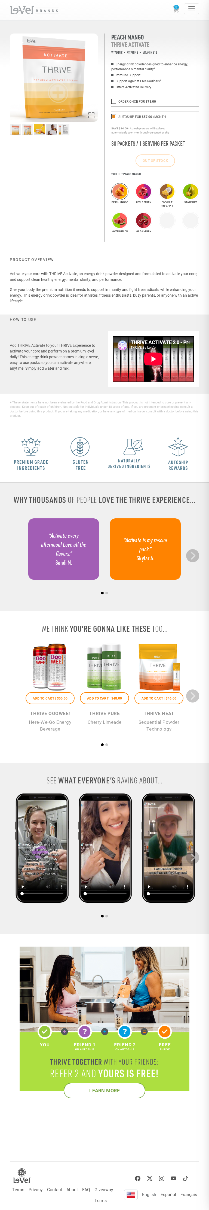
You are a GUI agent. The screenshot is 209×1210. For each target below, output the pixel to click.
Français (188, 1194)
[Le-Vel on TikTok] (185, 1178)
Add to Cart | (50, 698)
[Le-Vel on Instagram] (161, 1178)
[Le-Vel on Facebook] (137, 1178)
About (72, 1189)
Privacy (36, 1189)
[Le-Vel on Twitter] (149, 1178)
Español (168, 1194)
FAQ (86, 1189)
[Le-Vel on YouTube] (173, 1178)
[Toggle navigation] (191, 8)
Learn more (104, 1090)
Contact (54, 1189)
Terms (18, 1189)
